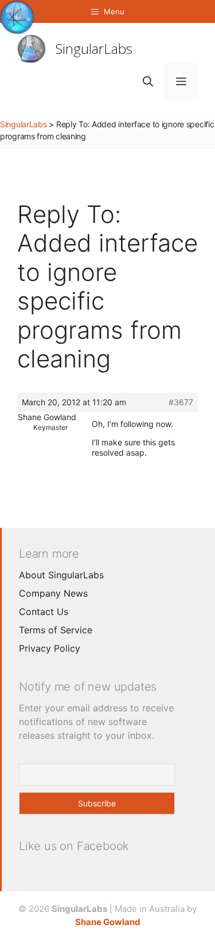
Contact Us (43, 611)
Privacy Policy (49, 648)
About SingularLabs (61, 575)
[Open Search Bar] (148, 81)
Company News (53, 593)
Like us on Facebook (74, 846)
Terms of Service (55, 630)
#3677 (181, 402)
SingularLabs (94, 48)
